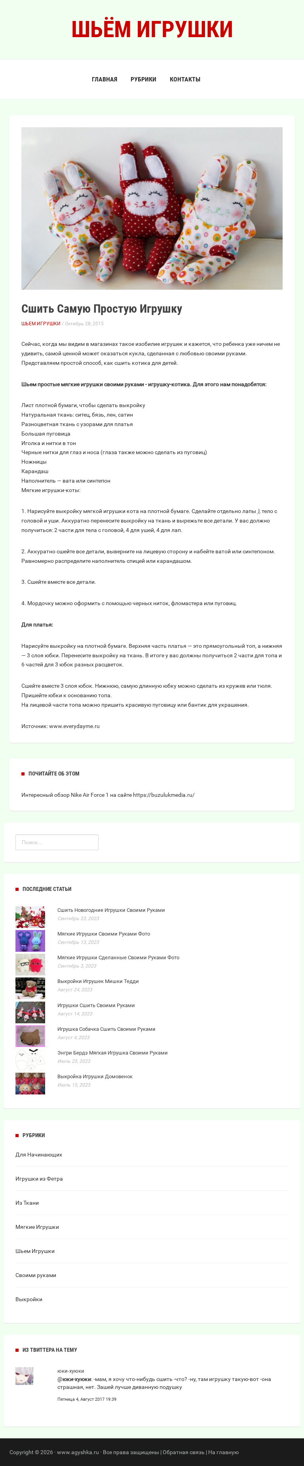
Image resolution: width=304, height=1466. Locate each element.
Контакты (185, 79)
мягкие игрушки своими (92, 384)
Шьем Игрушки (41, 323)
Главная (104, 79)
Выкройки (28, 1299)
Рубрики (143, 79)
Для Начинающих (38, 1154)
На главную (223, 1452)
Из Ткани (27, 1203)
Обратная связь (184, 1452)
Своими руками (35, 1275)
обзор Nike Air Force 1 (81, 795)
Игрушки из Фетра (39, 1178)
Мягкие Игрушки (37, 1227)
